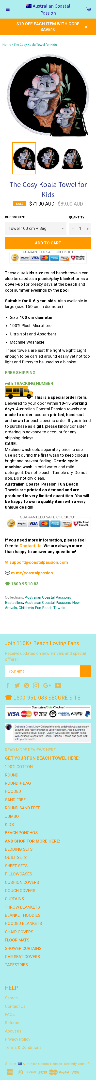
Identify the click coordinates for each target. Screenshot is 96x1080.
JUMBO (12, 816)
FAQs (10, 1014)
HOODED (13, 791)
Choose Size (15, 217)
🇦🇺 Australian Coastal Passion (48, 9)
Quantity (76, 217)
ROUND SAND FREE (22, 807)
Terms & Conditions (23, 1047)
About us (13, 1031)
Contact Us (30, 545)
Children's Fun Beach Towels (42, 608)
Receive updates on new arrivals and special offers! (45, 656)
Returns (12, 1022)
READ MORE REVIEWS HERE (30, 749)
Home (6, 45)
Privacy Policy (17, 1039)
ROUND (11, 775)
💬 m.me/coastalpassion (29, 572)
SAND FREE (15, 799)
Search (11, 997)
